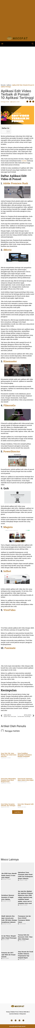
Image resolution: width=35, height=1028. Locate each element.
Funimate (10, 648)
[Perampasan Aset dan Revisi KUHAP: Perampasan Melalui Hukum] (26, 910)
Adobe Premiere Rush (15, 183)
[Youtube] (23, 1020)
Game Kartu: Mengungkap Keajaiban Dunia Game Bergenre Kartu (8, 780)
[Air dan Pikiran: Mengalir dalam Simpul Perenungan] (9, 929)
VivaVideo (9, 610)
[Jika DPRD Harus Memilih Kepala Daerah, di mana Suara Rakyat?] (9, 867)
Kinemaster (10, 361)
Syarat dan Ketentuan (14, 1013)
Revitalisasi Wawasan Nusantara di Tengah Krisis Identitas (7, 897)
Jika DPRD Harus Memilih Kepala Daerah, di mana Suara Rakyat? (9, 875)
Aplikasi (9, 85)
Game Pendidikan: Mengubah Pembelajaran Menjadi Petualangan (25, 755)
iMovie (7, 249)
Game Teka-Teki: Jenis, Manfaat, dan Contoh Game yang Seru (8, 755)
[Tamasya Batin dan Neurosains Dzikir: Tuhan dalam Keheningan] (26, 929)
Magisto (8, 527)
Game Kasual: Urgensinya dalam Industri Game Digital (25, 779)
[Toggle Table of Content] (7, 131)
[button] (2, 43)
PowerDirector (11, 451)
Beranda (3, 85)
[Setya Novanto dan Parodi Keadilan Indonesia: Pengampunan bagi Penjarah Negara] (26, 946)
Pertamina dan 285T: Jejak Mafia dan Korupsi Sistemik (8, 955)
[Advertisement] (17, 17)
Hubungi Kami (23, 1013)
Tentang (8, 1011)
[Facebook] (15, 1020)
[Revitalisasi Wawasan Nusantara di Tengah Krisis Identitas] (9, 885)
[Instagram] (12, 1020)
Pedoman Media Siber (24, 1011)
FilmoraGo (9, 405)
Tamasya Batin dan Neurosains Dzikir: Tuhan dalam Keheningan (25, 937)
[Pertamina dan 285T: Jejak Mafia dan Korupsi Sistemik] (9, 946)
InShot (7, 571)
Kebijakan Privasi (14, 1011)
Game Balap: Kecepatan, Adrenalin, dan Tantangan (8, 804)
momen (24, 161)
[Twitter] (19, 1020)
